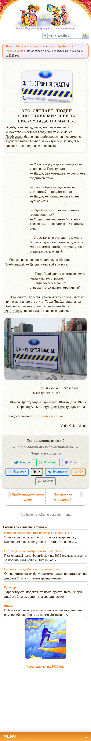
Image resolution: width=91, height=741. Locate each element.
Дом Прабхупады (63, 407)
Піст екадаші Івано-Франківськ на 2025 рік (33, 551)
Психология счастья (46, 416)
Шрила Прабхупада (60, 46)
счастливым (13, 310)
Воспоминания (14, 51)
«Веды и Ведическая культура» (25, 46)
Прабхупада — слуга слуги (28, 497)
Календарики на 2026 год (45, 666)
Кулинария (11, 587)
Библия (9, 605)
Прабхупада (14, 136)
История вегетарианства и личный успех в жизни (38, 532)
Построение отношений (63, 497)
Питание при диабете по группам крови (31, 569)
